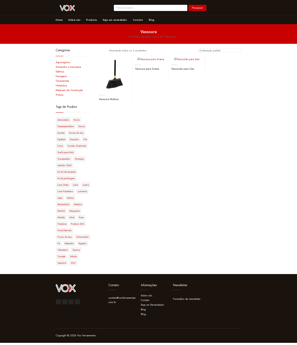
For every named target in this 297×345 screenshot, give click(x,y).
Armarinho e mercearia (68, 67)
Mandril (61, 210)
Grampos (79, 158)
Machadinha (63, 204)
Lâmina (70, 197)
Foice (60, 145)
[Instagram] (77, 301)
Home (59, 20)
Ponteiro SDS (77, 223)
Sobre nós (74, 20)
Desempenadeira (66, 126)
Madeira (78, 204)
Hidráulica (61, 85)
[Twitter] (64, 301)
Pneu (81, 217)
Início (123, 36)
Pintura (59, 95)
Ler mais (128, 61)
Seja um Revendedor (152, 305)
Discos (81, 126)
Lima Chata (63, 184)
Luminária (82, 191)
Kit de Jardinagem (66, 178)
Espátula (61, 139)
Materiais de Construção (69, 90)
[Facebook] (58, 301)
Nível (71, 217)
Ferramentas (62, 81)
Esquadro (74, 139)
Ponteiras (62, 223)
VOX (73, 262)
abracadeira (63, 119)
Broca (77, 119)
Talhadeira (63, 249)
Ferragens (61, 76)
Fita (85, 139)
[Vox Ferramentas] (67, 7)
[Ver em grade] (99, 51)
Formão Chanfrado (76, 145)
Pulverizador (82, 236)
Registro (82, 243)
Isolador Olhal (64, 165)
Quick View (128, 72)
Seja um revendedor (115, 20)
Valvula (73, 256)
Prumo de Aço (65, 236)
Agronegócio (63, 62)
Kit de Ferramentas (67, 171)
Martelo (61, 217)
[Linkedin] (70, 301)
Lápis (60, 197)
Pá (59, 243)
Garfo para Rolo (66, 152)
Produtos (91, 20)
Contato (138, 20)
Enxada (61, 132)
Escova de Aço (76, 132)
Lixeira (86, 184)
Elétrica (60, 71)
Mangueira (74, 210)
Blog (151, 20)
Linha (75, 184)
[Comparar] (128, 67)
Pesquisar (197, 8)
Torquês (61, 256)
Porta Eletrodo (65, 230)
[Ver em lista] (104, 51)
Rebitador (69, 243)
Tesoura (76, 249)
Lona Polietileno (65, 191)
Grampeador (64, 158)
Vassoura (62, 262)
